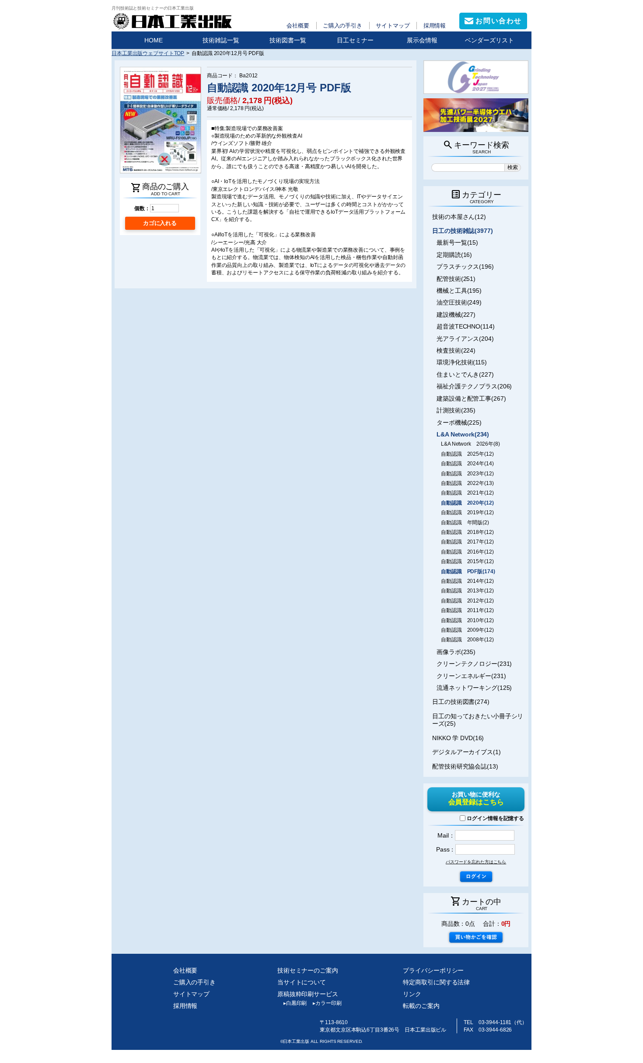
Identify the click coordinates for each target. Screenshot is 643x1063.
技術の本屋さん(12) (459, 216)
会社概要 (298, 25)
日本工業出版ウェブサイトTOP (148, 53)
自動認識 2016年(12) (467, 552)
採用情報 (434, 25)
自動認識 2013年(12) (467, 591)
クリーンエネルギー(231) (471, 675)
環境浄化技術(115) (462, 362)
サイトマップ (392, 25)
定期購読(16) (454, 254)
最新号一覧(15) (457, 242)
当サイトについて (301, 982)
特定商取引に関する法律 (436, 982)
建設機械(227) (456, 314)
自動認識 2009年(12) (467, 630)
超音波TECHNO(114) (465, 326)
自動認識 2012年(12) (467, 601)
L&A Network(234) (463, 434)
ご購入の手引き (342, 25)
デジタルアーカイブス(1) (466, 751)
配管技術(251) (456, 278)
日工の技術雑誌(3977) (462, 230)
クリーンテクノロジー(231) (474, 663)
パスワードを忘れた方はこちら (476, 861)
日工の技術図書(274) (460, 701)
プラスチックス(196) (465, 266)
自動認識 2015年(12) (467, 561)
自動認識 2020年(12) (467, 503)
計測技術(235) (456, 410)
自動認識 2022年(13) (467, 483)
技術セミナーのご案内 (307, 970)
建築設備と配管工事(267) (471, 398)
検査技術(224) (456, 350)
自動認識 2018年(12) (467, 532)
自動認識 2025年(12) (467, 454)
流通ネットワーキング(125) (474, 687)
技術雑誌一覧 (221, 40)
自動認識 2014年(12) (467, 581)
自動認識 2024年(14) (467, 464)
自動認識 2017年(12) (467, 542)
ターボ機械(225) (459, 422)
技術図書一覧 (287, 40)
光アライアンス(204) (465, 338)
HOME (153, 40)
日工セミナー (355, 40)
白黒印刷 (295, 1003)
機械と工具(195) (459, 290)
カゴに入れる (160, 223)
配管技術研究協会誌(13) (465, 766)
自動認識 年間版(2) (465, 522)
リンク (412, 993)
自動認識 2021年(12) (467, 493)
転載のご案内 (421, 1005)
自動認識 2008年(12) (467, 640)
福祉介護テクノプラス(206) (474, 386)
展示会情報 (422, 40)
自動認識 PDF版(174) (468, 571)
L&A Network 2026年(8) (470, 444)
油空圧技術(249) (459, 302)
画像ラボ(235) (456, 651)
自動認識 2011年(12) (467, 610)
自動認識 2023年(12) (467, 474)
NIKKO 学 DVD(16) (458, 737)
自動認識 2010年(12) (467, 620)
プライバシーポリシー (433, 970)
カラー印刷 (327, 1003)
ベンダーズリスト (489, 40)
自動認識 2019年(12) (467, 512)
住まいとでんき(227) (465, 374)
